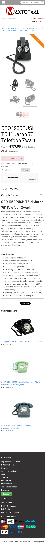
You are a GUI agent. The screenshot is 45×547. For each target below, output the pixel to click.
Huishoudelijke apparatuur (11, 512)
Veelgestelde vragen (9, 487)
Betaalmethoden (7, 465)
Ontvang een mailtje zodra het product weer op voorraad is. (19, 164)
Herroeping (7, 494)
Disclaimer (5, 490)
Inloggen (4, 18)
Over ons (4, 468)
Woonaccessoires (23, 28)
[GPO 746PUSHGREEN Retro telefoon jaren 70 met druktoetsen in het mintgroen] (22, 366)
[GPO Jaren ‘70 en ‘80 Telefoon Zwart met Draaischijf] (22, 326)
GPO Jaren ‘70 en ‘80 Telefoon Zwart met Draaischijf (21, 341)
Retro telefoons (37, 28)
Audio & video (6, 503)
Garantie (4, 477)
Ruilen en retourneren (9, 480)
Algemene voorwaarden (10, 462)
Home (3, 28)
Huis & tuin (11, 28)
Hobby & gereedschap (9, 506)
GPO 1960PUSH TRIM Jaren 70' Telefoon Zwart (19, 30)
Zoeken (41, 2)
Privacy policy (6, 484)
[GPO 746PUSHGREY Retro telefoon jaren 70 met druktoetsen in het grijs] (22, 409)
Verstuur (26, 170)
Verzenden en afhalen (9, 471)
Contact (4, 474)
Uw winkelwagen (37, 18)
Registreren (12, 18)
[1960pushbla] (22, 55)
